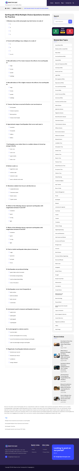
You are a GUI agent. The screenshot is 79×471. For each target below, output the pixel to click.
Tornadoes (57, 222)
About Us (57, 3)
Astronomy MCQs (59, 97)
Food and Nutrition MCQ (60, 56)
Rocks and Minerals (59, 259)
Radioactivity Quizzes (59, 135)
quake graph (13, 315)
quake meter (13, 312)
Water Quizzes (58, 105)
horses (11, 69)
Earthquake (57, 199)
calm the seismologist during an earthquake (20, 342)
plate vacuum (13, 299)
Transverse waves (14, 192)
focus (11, 262)
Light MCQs (57, 75)
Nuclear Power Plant (59, 278)
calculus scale (13, 172)
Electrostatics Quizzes (60, 131)
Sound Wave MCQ (59, 45)
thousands (12, 130)
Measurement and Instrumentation (59, 294)
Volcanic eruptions (14, 111)
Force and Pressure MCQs (60, 86)
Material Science (58, 139)
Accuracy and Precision (60, 241)
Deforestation (58, 282)
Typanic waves (13, 199)
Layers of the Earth (59, 310)
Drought (57, 274)
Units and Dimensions (59, 233)
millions (11, 134)
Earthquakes (13, 107)
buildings (12, 76)
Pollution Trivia (58, 173)
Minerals (57, 203)
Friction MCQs (58, 90)
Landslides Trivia (58, 143)
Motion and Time (58, 71)
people (11, 72)
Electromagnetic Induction (60, 314)
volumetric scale (13, 176)
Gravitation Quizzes (59, 120)
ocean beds (12, 302)
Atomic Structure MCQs (60, 94)
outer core (12, 152)
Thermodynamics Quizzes (60, 124)
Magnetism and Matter (60, 321)
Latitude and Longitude (60, 207)
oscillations (12, 359)
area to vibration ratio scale (16, 179)
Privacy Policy (46, 452)
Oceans (56, 214)
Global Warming (58, 177)
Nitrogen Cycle (58, 244)
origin (11, 252)
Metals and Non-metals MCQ (61, 48)
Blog (62, 3)
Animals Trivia (58, 150)
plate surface (13, 292)
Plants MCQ (57, 52)
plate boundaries (14, 295)
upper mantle (13, 156)
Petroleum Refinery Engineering (61, 256)
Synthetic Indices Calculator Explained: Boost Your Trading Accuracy (65, 367)
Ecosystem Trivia (58, 169)
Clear (62, 32)
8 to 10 (11, 54)
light (11, 221)
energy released (13, 362)
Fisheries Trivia (58, 154)
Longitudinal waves (14, 189)
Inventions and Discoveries (60, 101)
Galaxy (56, 325)
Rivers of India (58, 188)
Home (51, 3)
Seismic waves (13, 196)
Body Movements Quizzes (60, 116)
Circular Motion (58, 290)
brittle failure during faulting (16, 275)
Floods (56, 195)
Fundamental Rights (59, 180)
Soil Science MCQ (58, 67)
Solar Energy (57, 329)
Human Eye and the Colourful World (61, 306)
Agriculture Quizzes (59, 109)
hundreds (12, 127)
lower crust (12, 159)
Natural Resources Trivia (60, 165)
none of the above (14, 282)
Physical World (58, 302)
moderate (12, 210)
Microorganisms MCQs (60, 79)
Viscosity (57, 248)
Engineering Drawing (59, 229)
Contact (45, 449)
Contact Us (68, 3)
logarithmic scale (14, 169)
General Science (16, 8)
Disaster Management (59, 192)
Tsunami (57, 218)
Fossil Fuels (57, 210)
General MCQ (58, 60)
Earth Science (58, 252)
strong (11, 217)
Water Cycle (57, 263)
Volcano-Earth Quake (15, 117)
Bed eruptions (13, 114)
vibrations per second (15, 352)
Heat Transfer (58, 184)
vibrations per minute (15, 355)
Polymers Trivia (58, 161)
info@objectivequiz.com (14, 456)
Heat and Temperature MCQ (61, 64)
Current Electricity (59, 318)
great (11, 214)
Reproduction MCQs (59, 82)
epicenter (12, 255)
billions (11, 137)
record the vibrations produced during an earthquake (22, 339)
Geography (57, 267)
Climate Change (58, 225)
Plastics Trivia (58, 158)
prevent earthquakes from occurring (18, 335)
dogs (11, 65)
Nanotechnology (58, 298)
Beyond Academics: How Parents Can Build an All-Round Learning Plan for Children (66, 387)
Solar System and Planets (60, 237)
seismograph (13, 319)
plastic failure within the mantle (17, 272)
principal (12, 259)
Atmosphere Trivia (59, 146)
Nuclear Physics (58, 271)
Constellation (58, 286)
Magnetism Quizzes (59, 112)
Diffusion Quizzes (58, 128)
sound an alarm (13, 332)
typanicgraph (13, 322)
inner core (12, 149)
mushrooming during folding (16, 279)
